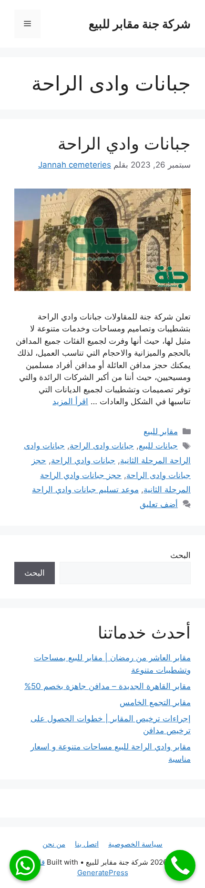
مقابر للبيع (161, 431)
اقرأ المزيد (70, 401)
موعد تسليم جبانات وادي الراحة (85, 489)
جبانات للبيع (158, 445)
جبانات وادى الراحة (102, 445)
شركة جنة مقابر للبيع (140, 24)
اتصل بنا (87, 843)
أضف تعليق (159, 504)
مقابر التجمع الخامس (155, 702)
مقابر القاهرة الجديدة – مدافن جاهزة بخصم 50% (107, 686)
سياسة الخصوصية (135, 843)
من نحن (53, 843)
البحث (180, 555)
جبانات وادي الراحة (124, 143)
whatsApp (25, 865)
